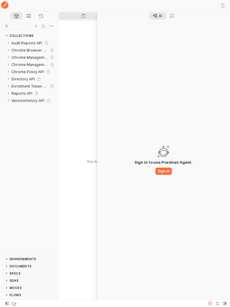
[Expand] (8, 42)
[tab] (16, 15)
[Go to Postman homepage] (4, 5)
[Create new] (36, 26)
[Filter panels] (6, 26)
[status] (14, 303)
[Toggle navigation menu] (222, 5)
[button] (210, 303)
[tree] (28, 147)
